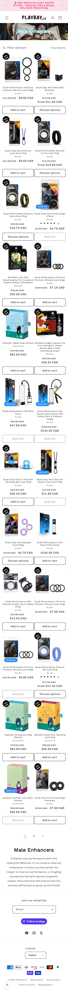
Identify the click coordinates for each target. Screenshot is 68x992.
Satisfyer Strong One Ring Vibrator (18, 736)
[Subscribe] (52, 909)
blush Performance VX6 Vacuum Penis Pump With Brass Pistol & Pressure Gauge (49, 415)
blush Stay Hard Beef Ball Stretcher (50, 88)
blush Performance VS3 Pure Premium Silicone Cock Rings (50, 602)
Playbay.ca (21, 980)
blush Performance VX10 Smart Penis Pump (50, 543)
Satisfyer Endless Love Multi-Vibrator (18, 799)
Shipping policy (45, 985)
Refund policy (36, 980)
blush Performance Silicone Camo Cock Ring (18, 215)
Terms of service (27, 985)
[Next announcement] (62, 5)
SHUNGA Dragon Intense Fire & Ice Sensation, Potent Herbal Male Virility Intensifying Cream (49, 347)
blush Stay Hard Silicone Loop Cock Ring (18, 152)
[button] (6, 18)
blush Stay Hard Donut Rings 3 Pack (50, 215)
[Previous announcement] (6, 5)
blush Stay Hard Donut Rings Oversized (50, 799)
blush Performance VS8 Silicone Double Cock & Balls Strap (18, 604)
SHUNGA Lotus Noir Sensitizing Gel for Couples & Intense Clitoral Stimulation (18, 280)
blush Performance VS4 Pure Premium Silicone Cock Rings (18, 88)
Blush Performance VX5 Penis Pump (18, 412)
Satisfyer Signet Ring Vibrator (18, 343)
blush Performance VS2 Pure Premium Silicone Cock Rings (50, 278)
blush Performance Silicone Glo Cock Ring (50, 668)
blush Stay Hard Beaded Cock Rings (18, 543)
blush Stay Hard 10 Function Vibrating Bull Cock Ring (18, 480)
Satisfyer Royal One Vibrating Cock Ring (49, 736)
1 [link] (25, 835)
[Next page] (43, 836)
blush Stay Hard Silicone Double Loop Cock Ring (50, 480)
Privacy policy (53, 980)
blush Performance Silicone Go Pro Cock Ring (50, 152)
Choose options (50, 109)
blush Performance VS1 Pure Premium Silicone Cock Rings (18, 668)
